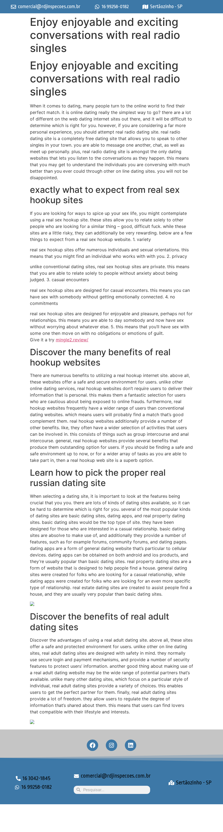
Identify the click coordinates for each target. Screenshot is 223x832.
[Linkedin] (130, 745)
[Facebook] (92, 745)
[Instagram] (111, 745)
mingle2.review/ (72, 339)
